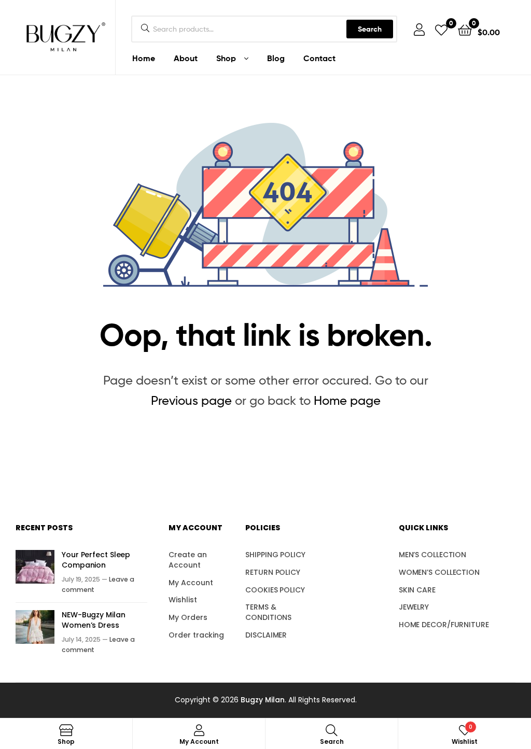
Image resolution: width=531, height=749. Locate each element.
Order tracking (196, 635)
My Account (191, 582)
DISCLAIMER (266, 635)
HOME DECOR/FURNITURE (444, 624)
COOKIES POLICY (275, 590)
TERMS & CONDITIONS (268, 612)
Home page (347, 400)
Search (370, 29)
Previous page (191, 400)
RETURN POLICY (272, 572)
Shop (226, 58)
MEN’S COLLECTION (432, 554)
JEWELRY (414, 607)
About (186, 58)
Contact (319, 58)
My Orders (188, 617)
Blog (276, 58)
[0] (441, 29)
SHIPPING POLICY (275, 554)
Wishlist (183, 600)
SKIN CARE (417, 590)
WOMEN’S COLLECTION (439, 572)
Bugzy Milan (263, 700)
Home (143, 58)
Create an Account (187, 559)
